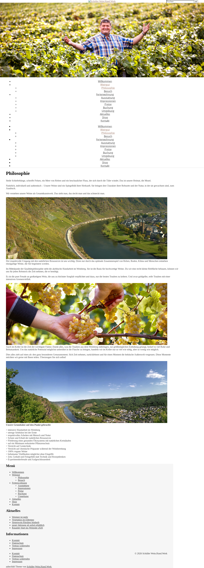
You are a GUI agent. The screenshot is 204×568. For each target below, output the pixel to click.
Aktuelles (105, 114)
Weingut (105, 84)
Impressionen (108, 101)
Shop (105, 117)
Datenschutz (18, 543)
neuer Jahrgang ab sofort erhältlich (28, 525)
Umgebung (108, 110)
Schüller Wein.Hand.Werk (39, 566)
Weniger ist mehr (20, 517)
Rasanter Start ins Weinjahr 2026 (27, 528)
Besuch (108, 91)
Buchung (108, 107)
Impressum (17, 548)
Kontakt (105, 120)
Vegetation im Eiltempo (23, 519)
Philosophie (108, 88)
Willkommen (105, 81)
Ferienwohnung (105, 94)
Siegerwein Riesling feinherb (25, 522)
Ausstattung (108, 97)
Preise (108, 104)
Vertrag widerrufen (21, 545)
